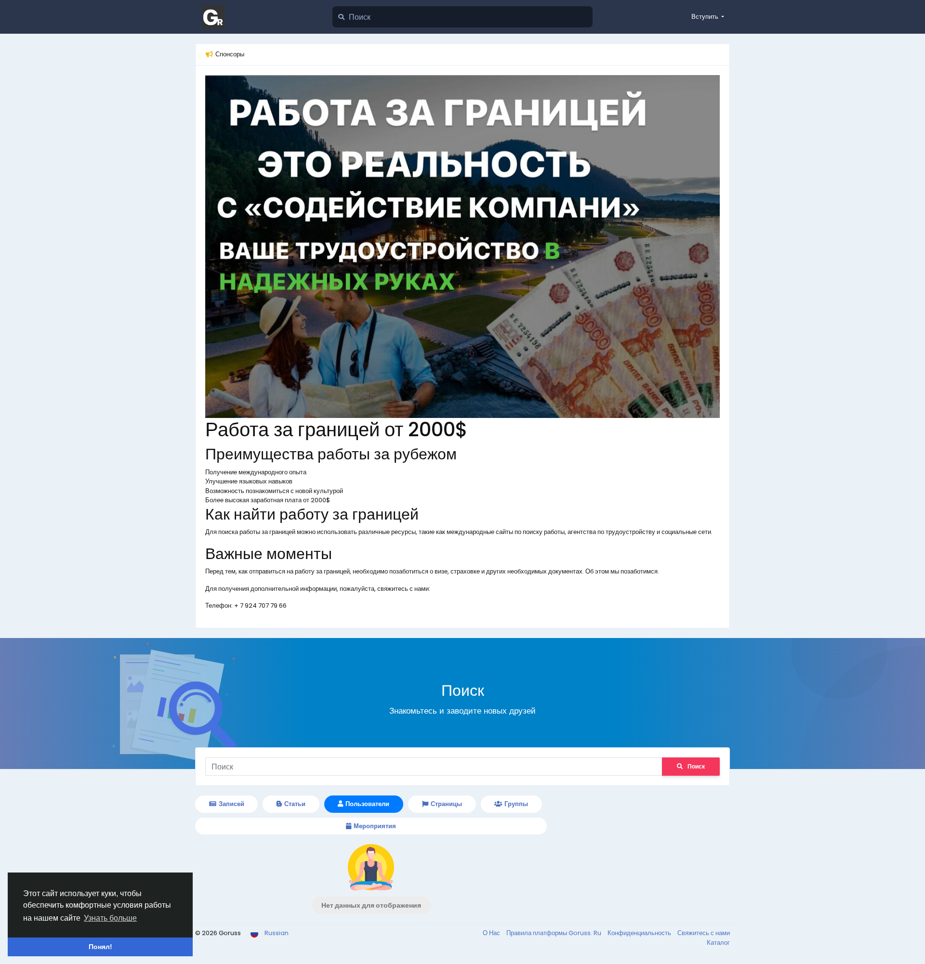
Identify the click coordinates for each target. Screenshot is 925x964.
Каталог (718, 942)
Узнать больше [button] (110, 918)
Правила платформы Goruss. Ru (554, 933)
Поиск (696, 766)
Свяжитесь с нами (703, 933)
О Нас (492, 933)
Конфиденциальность (640, 933)
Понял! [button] (100, 947)
